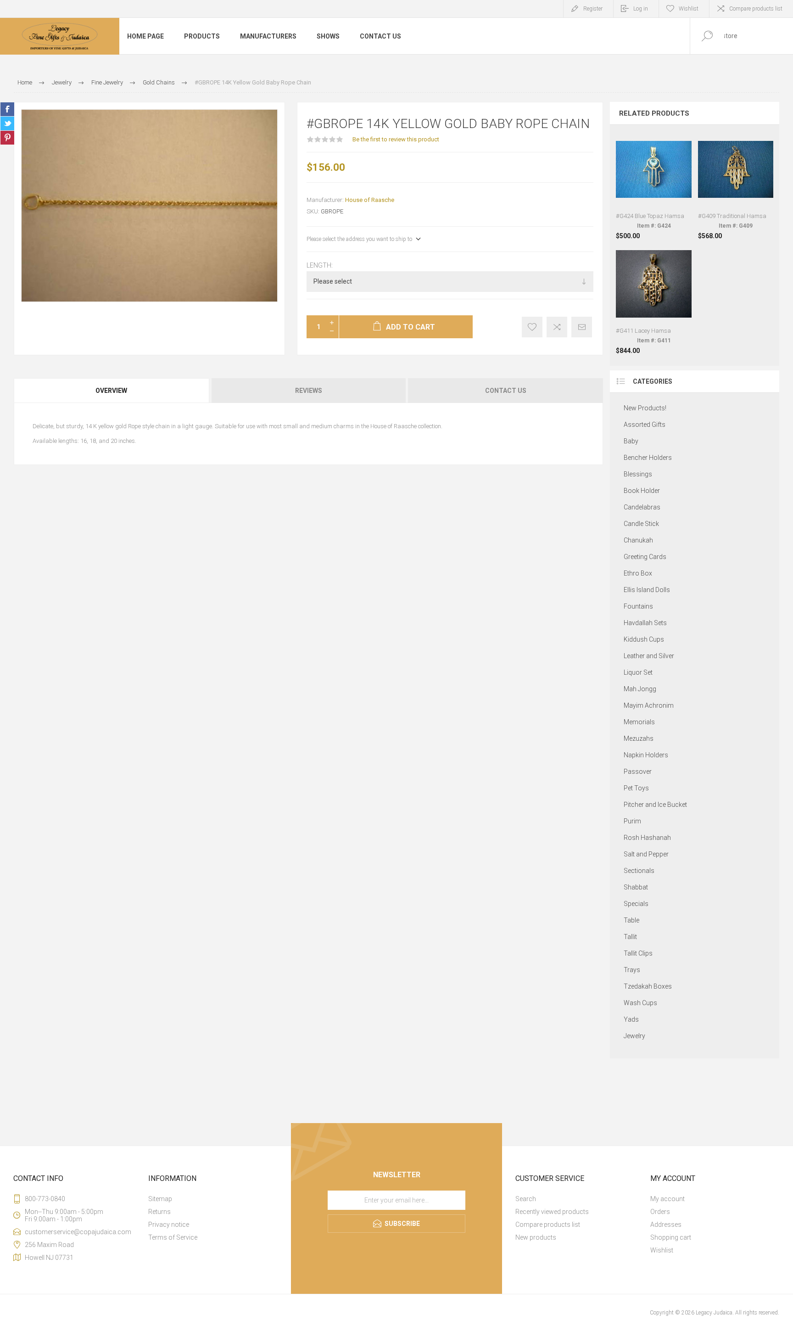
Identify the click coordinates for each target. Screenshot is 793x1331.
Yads (631, 1019)
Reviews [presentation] (308, 390)
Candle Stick (641, 523)
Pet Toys (636, 788)
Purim (632, 821)
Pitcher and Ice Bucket (655, 804)
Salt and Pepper (646, 854)
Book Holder (642, 490)
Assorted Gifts (644, 424)
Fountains (638, 606)
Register (593, 9)
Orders (660, 1211)
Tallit (630, 936)
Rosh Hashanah (647, 837)
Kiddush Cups (644, 639)
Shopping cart (670, 1237)
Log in (640, 9)
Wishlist (661, 1250)
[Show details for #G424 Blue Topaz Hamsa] (653, 186)
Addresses (665, 1224)
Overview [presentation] (111, 390)
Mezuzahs (638, 738)
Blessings (638, 474)
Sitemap (160, 1198)
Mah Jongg (640, 689)
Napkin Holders (646, 755)
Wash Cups (640, 1003)
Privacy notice (168, 1224)
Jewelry (634, 1036)
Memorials (639, 722)
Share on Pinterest (7, 138)
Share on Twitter (7, 123)
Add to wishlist (532, 327)
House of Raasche (369, 199)
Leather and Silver (649, 656)
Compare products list (755, 9)
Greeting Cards (645, 556)
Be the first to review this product (395, 139)
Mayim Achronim (649, 705)
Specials (636, 903)
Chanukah (638, 540)
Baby (631, 441)
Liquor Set (638, 672)
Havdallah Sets (645, 622)
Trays (632, 969)
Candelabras (642, 507)
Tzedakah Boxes (648, 986)
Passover (638, 771)
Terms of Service (172, 1237)
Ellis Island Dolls (647, 589)
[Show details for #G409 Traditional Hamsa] (735, 186)
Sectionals (639, 870)
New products (535, 1237)
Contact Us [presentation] (505, 390)
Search (525, 1198)
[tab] (112, 390)
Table (631, 920)
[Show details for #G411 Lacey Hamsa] (653, 300)
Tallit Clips (638, 953)
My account (667, 1198)
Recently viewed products (552, 1211)
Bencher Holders (648, 457)
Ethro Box (638, 573)
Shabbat (636, 887)
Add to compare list (557, 327)
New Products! (645, 408)
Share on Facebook (7, 109)
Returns (159, 1211)
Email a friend (581, 327)
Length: (320, 265)
